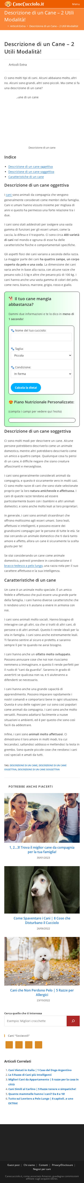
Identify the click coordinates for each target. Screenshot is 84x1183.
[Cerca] (73, 1021)
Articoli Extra (18, 65)
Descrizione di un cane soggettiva (31, 172)
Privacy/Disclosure (62, 1165)
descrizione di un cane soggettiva (39, 769)
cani (9, 195)
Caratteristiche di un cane (26, 177)
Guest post (13, 1165)
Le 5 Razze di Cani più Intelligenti (30, 1075)
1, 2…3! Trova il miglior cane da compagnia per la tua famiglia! (41, 849)
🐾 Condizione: (21, 367)
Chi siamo (29, 1165)
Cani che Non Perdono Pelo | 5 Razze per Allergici (42, 992)
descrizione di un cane (24, 765)
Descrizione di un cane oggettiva (30, 167)
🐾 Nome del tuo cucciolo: (28, 330)
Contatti (43, 1165)
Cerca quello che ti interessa (23, 1013)
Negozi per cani (42, 1169)
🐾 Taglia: (17, 349)
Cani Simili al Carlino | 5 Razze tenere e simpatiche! (42, 1089)
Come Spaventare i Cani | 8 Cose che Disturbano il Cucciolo (42, 920)
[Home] (5, 26)
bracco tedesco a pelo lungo (23, 566)
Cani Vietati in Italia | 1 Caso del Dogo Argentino (40, 1070)
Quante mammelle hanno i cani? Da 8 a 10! (36, 1094)
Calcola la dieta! (26, 388)
